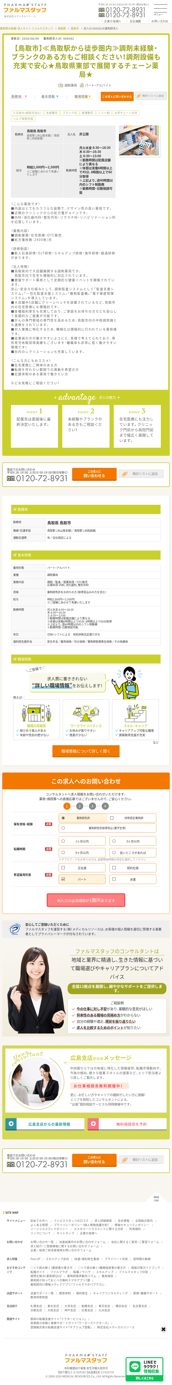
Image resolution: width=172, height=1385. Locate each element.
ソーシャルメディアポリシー (49, 1229)
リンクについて (40, 1233)
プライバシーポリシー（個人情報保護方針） (81, 1225)
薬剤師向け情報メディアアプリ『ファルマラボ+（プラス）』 (67, 1284)
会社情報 (123, 1220)
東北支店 (53, 1306)
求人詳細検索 (103, 1220)
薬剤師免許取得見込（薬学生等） (107, 828)
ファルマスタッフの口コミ (71, 1220)
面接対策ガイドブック (145, 1267)
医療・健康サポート (145, 1293)
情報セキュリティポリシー (132, 1225)
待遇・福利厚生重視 (86, 1259)
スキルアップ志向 (57, 1259)
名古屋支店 (140, 1306)
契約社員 (133, 868)
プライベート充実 (116, 1259)
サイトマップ (65, 1233)
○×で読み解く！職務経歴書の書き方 (102, 1267)
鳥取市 (75, 28)
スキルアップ (105, 1272)
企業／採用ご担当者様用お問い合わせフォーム (61, 1250)
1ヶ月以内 (82, 841)
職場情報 (81, 96)
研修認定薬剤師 (134, 818)
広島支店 (87, 1310)
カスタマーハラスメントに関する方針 (98, 1229)
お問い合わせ (160, 21)
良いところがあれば (133, 852)
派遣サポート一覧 (42, 1293)
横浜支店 (121, 1306)
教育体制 (65, 1293)
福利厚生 (82, 1293)
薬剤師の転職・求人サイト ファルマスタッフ (26, 28)
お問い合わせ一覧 (42, 1242)
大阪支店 (53, 1310)
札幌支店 (36, 1306)
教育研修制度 (39, 1297)
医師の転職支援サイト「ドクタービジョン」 (58, 1319)
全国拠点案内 (144, 1220)
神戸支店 (70, 1310)
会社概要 (135, 21)
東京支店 (104, 1306)
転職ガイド (37, 1272)
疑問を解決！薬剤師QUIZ (46, 1276)
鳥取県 (62, 28)
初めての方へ (39, 1220)
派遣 (133, 879)
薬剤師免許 (83, 818)
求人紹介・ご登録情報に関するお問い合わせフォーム (64, 1246)
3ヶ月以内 (133, 841)
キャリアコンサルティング (110, 1293)
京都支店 (36, 1310)
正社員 (82, 868)
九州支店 (104, 1310)
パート (82, 879)
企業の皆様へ (112, 21)
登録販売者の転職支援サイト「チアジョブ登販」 (61, 1327)
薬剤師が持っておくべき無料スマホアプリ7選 (60, 1280)
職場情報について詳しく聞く (86, 751)
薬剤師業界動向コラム (81, 1276)
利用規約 (135, 1229)
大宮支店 (70, 1306)
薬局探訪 (107, 1276)
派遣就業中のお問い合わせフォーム (82, 1242)
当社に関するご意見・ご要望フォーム (135, 1242)
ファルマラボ (59, 1272)
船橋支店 (87, 1306)
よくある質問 (39, 1225)
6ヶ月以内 (82, 852)
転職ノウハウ (82, 1272)
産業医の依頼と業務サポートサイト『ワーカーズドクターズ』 (69, 1323)
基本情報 (48, 96)
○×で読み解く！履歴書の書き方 (51, 1267)
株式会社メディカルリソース (116, 1327)
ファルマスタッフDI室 (133, 1272)
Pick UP (35, 1259)
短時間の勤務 (142, 1259)
